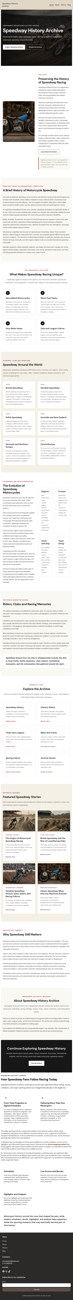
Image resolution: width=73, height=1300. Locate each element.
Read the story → (11, 857)
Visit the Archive (36, 1063)
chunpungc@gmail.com (10, 1261)
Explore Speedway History (14, 47)
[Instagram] (6, 1271)
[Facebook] (3, 1271)
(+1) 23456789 (7, 1263)
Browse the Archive (35, 47)
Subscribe (36, 1289)
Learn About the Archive (49, 152)
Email (4, 1281)
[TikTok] (9, 1271)
